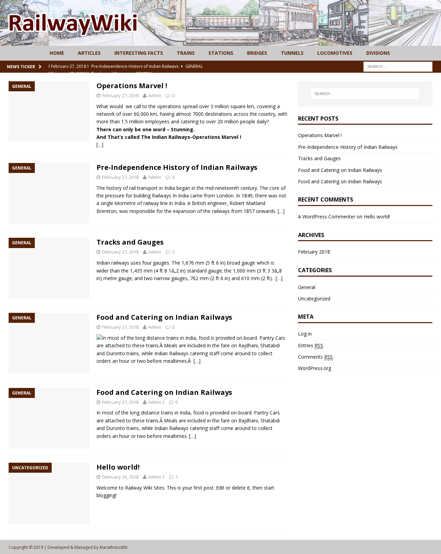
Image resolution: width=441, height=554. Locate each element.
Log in (305, 333)
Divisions (378, 53)
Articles (89, 53)
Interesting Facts (138, 53)
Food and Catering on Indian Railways (164, 317)
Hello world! (118, 467)
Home (57, 53)
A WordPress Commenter (326, 216)
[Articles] (220, 42)
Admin (154, 95)
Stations (220, 53)
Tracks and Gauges (130, 242)
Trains (186, 53)
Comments (315, 356)
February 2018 (314, 251)
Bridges (257, 53)
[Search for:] (397, 66)
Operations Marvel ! (131, 85)
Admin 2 (156, 402)
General (306, 287)
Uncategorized (314, 298)
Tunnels (292, 53)
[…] (99, 144)
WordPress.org (314, 368)
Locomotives (334, 53)
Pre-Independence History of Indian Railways (176, 167)
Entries (310, 345)
